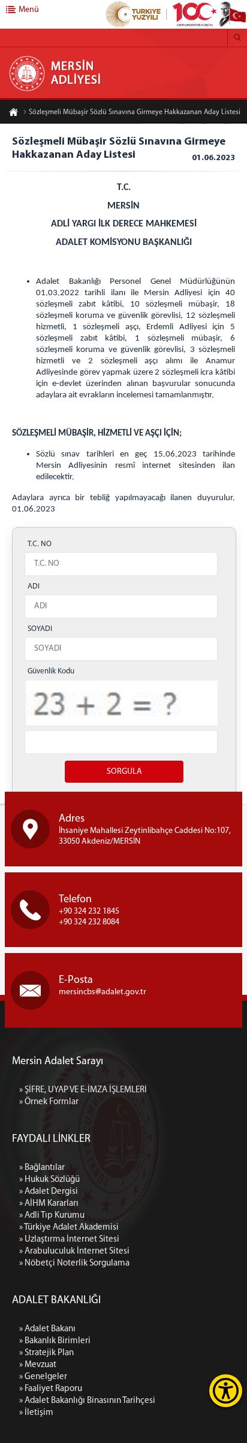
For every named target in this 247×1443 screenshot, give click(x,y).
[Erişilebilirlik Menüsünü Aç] (225, 1390)
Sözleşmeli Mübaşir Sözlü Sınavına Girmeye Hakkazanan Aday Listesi (134, 112)
